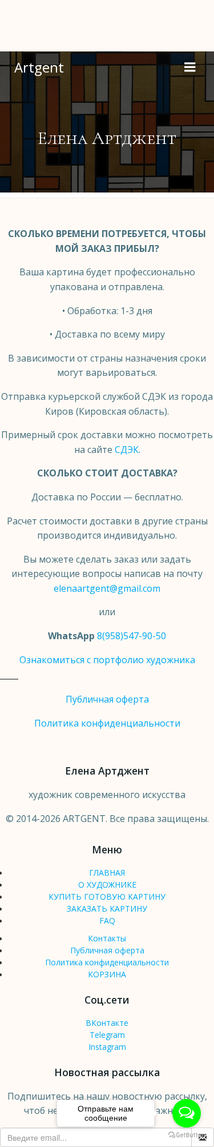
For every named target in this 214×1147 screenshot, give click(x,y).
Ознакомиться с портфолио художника (107, 659)
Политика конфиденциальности (107, 723)
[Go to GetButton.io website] (186, 1135)
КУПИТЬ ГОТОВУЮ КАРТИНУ (107, 896)
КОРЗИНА (107, 974)
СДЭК (127, 449)
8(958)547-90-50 (131, 635)
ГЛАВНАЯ (107, 872)
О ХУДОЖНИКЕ (107, 884)
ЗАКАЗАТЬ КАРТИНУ (107, 908)
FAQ (107, 920)
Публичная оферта (107, 699)
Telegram (107, 1034)
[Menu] (190, 67)
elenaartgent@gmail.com (107, 588)
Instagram (107, 1046)
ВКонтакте (107, 1022)
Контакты (107, 938)
